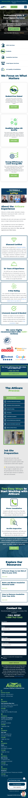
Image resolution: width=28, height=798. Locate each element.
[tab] (14, 398)
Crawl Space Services (12, 63)
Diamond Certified (21, 247)
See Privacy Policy (19, 676)
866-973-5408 (13, 712)
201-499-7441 (4, 764)
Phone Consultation (14, 508)
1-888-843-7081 (5, 726)
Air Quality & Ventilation (13, 69)
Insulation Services (12, 57)
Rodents (8, 51)
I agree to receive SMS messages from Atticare (12, 657)
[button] (25, 7)
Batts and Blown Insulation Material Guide (13, 583)
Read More (4, 576)
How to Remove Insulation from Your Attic (13, 595)
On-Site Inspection (14, 528)
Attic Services (10, 45)
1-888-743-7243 (5, 712)
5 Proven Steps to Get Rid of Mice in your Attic (14, 572)
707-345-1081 (4, 775)
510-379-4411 (4, 710)
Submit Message (14, 662)
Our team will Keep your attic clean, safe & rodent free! (14, 368)
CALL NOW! (14, 616)
